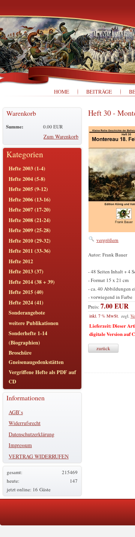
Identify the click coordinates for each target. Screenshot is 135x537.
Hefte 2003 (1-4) (27, 168)
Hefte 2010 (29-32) (30, 241)
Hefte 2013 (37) (26, 271)
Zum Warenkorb (61, 136)
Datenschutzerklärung (31, 434)
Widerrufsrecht (24, 423)
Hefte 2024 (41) (26, 302)
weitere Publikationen (33, 323)
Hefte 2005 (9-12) (28, 189)
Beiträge (99, 91)
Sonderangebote (27, 312)
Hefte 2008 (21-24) (30, 220)
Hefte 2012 (21, 261)
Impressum (20, 445)
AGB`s (16, 412)
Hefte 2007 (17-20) (30, 209)
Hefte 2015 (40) (26, 292)
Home (61, 91)
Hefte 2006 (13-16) (30, 199)
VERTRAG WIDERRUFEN (39, 456)
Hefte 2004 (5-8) (27, 179)
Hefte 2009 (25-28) (30, 230)
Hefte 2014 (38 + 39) (32, 282)
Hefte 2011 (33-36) (30, 251)
